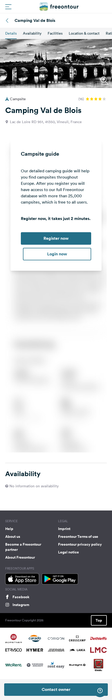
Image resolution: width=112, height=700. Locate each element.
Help (9, 528)
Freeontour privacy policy (80, 544)
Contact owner (56, 689)
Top (99, 620)
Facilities (55, 33)
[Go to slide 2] (53, 82)
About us (12, 536)
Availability (32, 33)
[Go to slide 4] (59, 82)
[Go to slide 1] (50, 82)
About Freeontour (20, 557)
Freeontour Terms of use (78, 536)
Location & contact (84, 33)
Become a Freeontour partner (23, 547)
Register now (56, 238)
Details (11, 33)
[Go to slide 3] (56, 82)
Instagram (21, 604)
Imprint (64, 528)
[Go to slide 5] (62, 82)
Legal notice (68, 552)
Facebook (21, 597)
